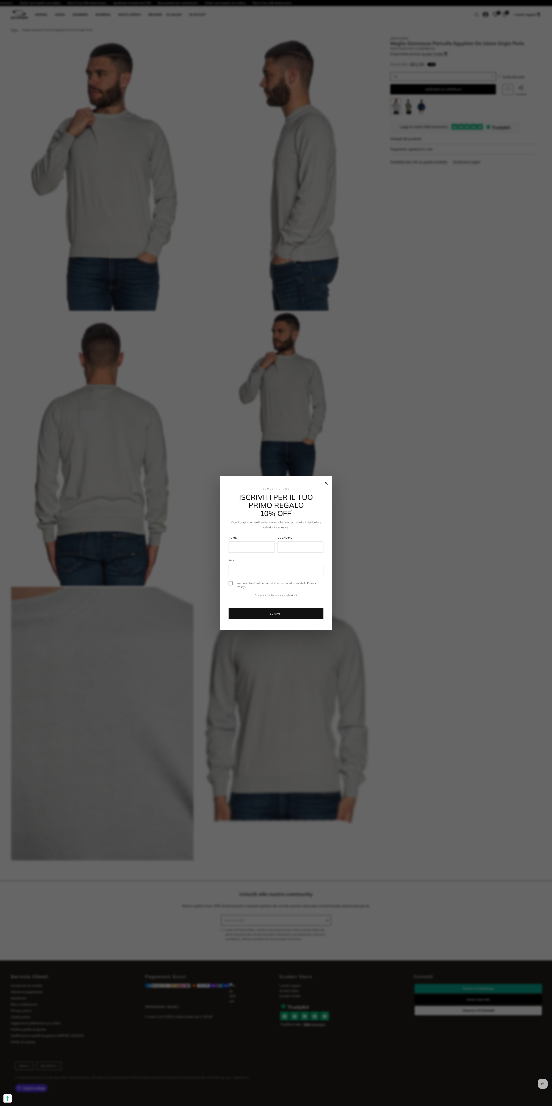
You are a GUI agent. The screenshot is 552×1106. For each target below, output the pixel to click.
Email (233, 560)
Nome (233, 537)
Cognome (285, 537)
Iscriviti (275, 613)
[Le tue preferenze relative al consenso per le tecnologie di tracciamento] (7, 1098)
